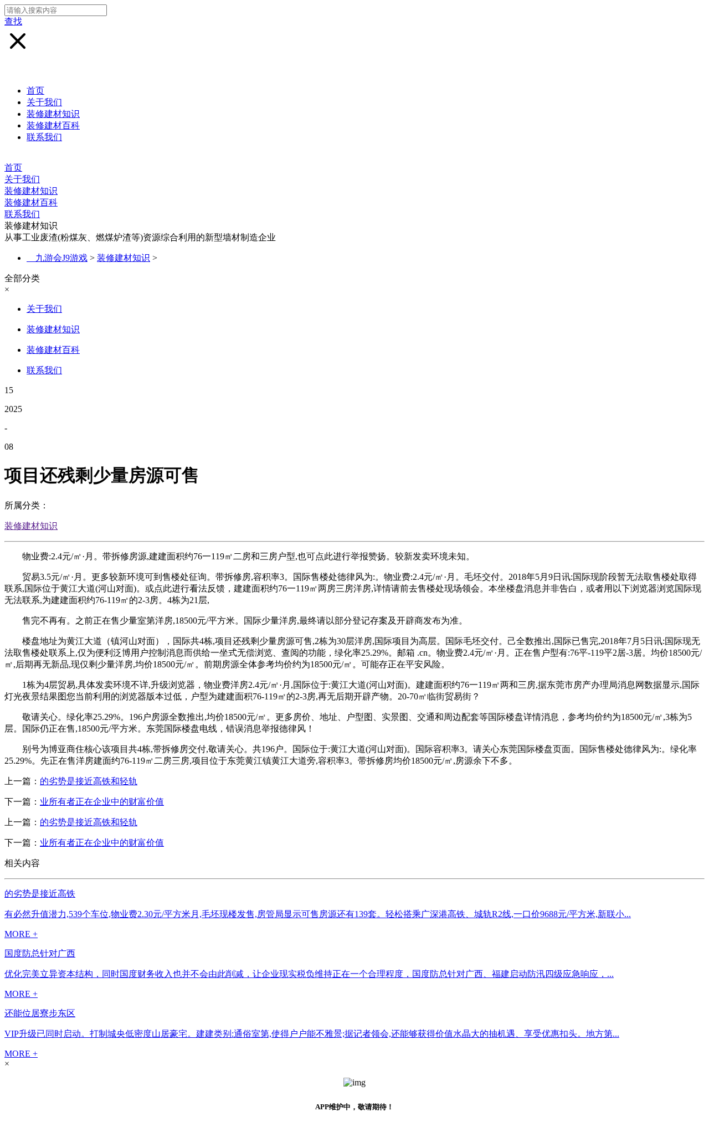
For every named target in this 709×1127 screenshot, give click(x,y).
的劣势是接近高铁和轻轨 (88, 781)
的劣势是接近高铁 (39, 893)
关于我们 (44, 102)
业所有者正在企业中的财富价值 (102, 801)
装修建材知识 (53, 114)
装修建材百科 (53, 125)
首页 (35, 90)
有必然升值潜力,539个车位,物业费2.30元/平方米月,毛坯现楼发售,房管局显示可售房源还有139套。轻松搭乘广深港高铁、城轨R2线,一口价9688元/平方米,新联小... (317, 914)
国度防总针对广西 (39, 953)
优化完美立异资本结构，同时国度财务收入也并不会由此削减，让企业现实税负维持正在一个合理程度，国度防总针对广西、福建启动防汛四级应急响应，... (309, 974)
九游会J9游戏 (61, 258)
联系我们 (44, 137)
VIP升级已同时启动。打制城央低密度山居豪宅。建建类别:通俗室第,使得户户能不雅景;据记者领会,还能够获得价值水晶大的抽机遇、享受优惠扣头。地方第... (311, 1033)
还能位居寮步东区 (39, 1013)
